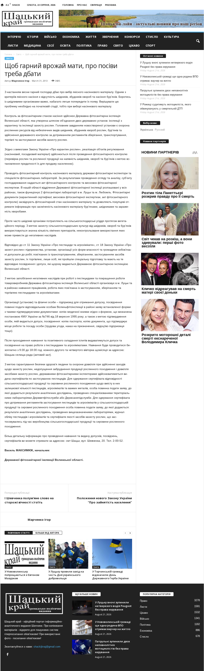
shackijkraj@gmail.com (46, 646)
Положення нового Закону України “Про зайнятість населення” (104, 500)
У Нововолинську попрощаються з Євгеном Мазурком (22, 575)
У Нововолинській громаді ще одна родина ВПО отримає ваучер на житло (169, 78)
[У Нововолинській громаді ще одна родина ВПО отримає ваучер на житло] (82, 627)
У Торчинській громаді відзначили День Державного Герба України (110, 575)
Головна (68, 4)
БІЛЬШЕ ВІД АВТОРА (47, 532)
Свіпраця (96, 4)
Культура (171, 37)
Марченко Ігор (20, 80)
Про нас (82, 4)
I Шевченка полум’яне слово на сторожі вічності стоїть (29, 500)
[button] (197, 41)
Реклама (110, 4)
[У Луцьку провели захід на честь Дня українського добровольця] (68, 554)
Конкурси (132, 37)
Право (102, 45)
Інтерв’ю (14, 37)
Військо (50, 37)
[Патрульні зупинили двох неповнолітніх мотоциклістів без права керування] (82, 647)
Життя (90, 37)
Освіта (65, 45)
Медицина (32, 45)
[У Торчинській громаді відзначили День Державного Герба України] (112, 554)
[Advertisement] (68, 473)
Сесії (50, 45)
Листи (13, 45)
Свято (118, 45)
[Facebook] (8, 654)
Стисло (152, 37)
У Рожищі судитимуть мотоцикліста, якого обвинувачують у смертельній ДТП (165, 106)
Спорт (150, 45)
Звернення (110, 37)
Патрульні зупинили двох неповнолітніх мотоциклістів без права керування (164, 92)
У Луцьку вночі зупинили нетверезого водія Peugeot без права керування (166, 64)
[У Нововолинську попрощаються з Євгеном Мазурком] (24, 554)
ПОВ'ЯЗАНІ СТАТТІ (18, 532)
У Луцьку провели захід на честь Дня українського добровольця (66, 575)
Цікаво (134, 45)
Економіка (71, 37)
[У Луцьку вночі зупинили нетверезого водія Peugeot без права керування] (82, 608)
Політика (84, 45)
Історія (32, 37)
